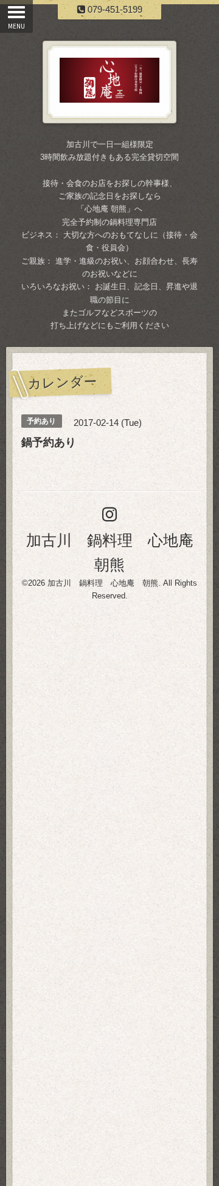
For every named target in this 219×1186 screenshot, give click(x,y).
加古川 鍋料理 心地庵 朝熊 (102, 583)
